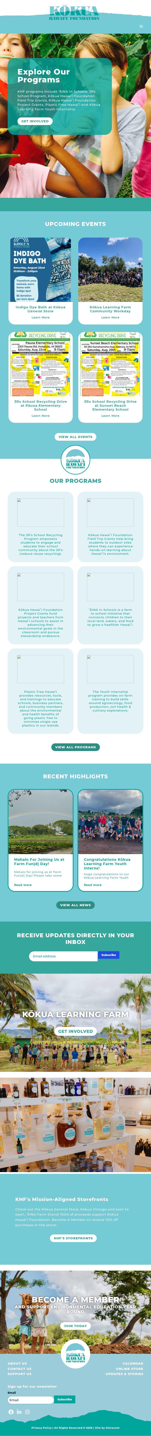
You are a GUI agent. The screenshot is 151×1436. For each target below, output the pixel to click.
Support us (19, 1374)
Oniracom (113, 1427)
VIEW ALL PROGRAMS (75, 747)
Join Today (75, 1326)
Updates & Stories (124, 1374)
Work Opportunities (43, 112)
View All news (75, 905)
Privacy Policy (41, 1427)
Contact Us (19, 1369)
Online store (129, 1369)
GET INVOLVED (75, 1031)
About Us (17, 1363)
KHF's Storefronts (73, 1238)
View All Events (75, 437)
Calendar (133, 1363)
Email (12, 1393)
